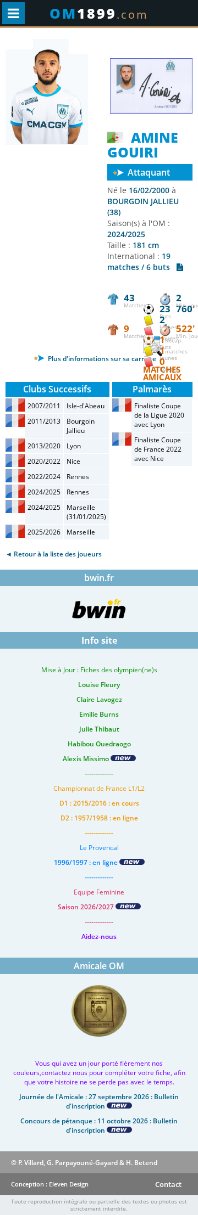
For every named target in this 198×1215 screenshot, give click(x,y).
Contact (168, 1184)
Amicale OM (99, 966)
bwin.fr (99, 578)
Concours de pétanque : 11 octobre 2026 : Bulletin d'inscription (99, 1125)
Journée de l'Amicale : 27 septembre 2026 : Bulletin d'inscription (99, 1101)
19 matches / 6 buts (142, 261)
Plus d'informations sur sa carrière (101, 358)
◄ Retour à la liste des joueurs (54, 554)
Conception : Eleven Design (50, 1184)
